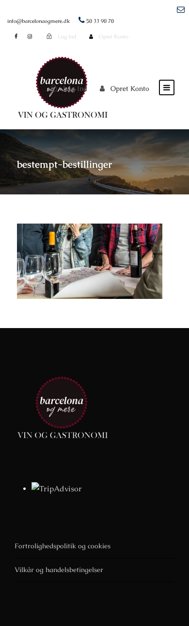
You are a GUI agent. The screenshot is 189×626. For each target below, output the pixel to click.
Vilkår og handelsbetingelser (59, 569)
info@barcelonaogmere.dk (38, 20)
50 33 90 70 (100, 20)
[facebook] (16, 36)
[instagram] (30, 36)
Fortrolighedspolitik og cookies (62, 545)
